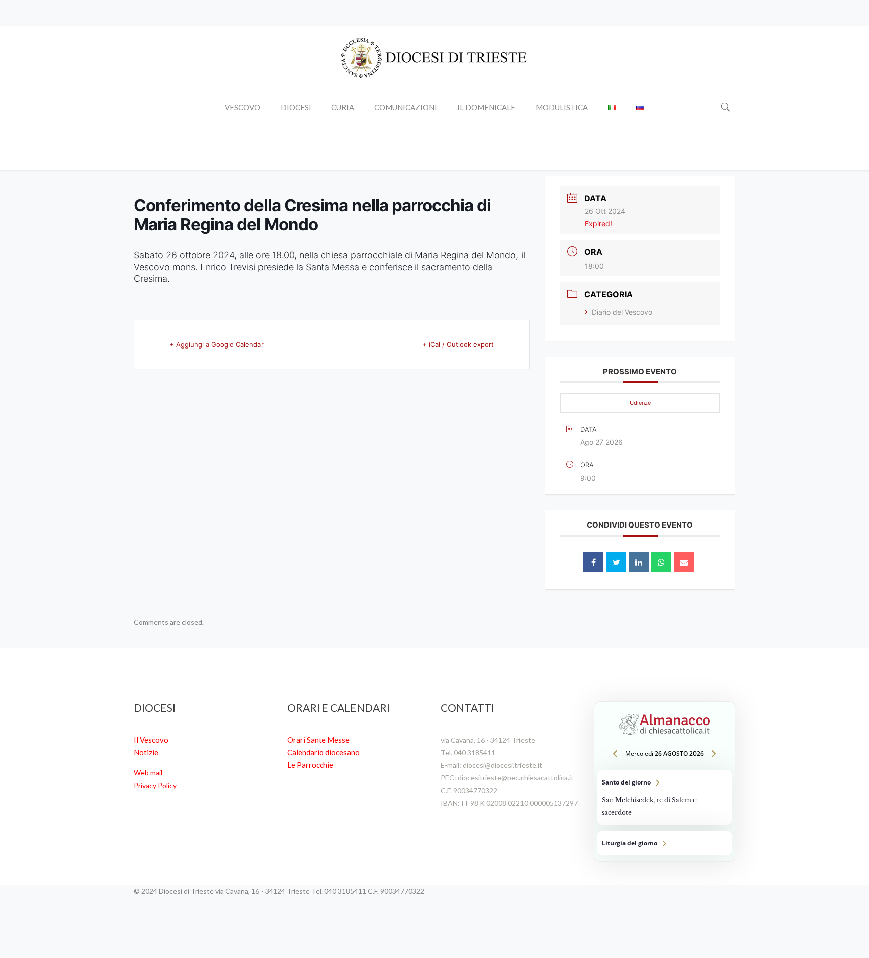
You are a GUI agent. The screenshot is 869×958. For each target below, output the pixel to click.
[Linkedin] (639, 562)
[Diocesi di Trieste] (434, 59)
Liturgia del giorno (664, 843)
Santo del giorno (664, 797)
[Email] (684, 562)
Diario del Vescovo (622, 312)
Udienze (640, 402)
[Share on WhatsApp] (661, 562)
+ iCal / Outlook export (458, 344)
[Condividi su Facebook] (593, 562)
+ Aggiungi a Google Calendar (216, 344)
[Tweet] (616, 562)
